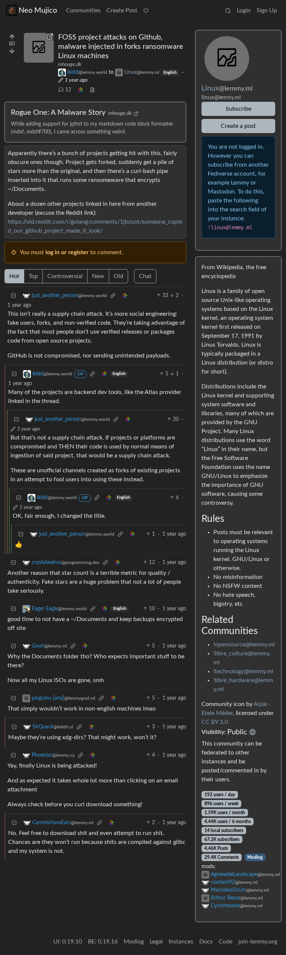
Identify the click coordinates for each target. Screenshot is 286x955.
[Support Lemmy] (146, 10)
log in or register (67, 252)
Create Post (122, 10)
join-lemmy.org (257, 942)
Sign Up (267, 10)
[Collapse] (13, 296)
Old (118, 276)
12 (68, 89)
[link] (80, 90)
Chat (145, 276)
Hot (14, 276)
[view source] (92, 90)
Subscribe (238, 109)
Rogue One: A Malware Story (58, 112)
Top (33, 276)
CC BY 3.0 (214, 722)
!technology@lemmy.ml (243, 671)
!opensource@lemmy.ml (244, 644)
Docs (206, 942)
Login (244, 10)
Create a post (238, 126)
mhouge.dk (70, 64)
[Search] (228, 10)
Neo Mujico (38, 10)
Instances (181, 942)
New (98, 276)
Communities (83, 10)
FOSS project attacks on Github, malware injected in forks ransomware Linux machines (120, 47)
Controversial (65, 276)
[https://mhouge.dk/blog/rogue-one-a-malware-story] (39, 48)
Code (225, 942)
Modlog (255, 857)
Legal (156, 942)
